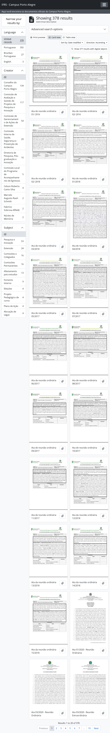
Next (96, 728)
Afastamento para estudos (14, 273)
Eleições (14, 289)
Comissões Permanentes (14, 264)
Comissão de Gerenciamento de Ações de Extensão (14, 121)
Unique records (14, 40)
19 (89, 728)
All (5, 76)
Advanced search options (47, 29)
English (14, 62)
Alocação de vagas (14, 313)
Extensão (14, 249)
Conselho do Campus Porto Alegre (14, 85)
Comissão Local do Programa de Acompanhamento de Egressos (14, 174)
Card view (56, 37)
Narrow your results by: (14, 21)
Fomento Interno (14, 281)
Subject (8, 227)
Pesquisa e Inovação (14, 241)
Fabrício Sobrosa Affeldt (14, 208)
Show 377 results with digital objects (90, 49)
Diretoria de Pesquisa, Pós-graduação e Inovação (14, 157)
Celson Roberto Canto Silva (14, 188)
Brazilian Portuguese (14, 54)
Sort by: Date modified (71, 42)
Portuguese (14, 48)
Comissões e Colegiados (14, 255)
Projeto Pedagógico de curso (14, 297)
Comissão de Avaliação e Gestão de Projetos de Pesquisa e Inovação (14, 102)
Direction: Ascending (96, 42)
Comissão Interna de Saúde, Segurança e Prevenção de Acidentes (14, 139)
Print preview (39, 37)
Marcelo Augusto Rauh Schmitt (14, 198)
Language (10, 32)
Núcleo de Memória (14, 217)
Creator (8, 70)
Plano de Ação (14, 307)
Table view (70, 37)
